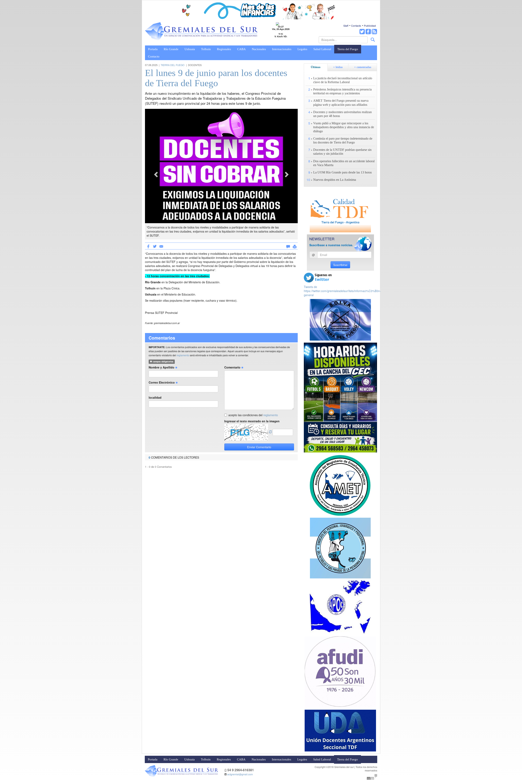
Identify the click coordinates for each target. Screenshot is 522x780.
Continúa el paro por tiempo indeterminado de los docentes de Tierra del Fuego (342, 140)
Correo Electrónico (162, 382)
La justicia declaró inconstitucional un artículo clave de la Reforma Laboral (342, 80)
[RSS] (374, 31)
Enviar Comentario (259, 447)
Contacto (356, 25)
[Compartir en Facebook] (148, 246)
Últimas (315, 67)
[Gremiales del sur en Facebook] (368, 31)
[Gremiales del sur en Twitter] (362, 31)
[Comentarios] (288, 246)
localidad (155, 397)
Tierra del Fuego (347, 49)
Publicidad (370, 25)
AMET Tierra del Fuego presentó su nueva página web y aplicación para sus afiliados (340, 102)
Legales (302, 49)
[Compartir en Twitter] (155, 246)
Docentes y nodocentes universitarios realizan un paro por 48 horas (342, 114)
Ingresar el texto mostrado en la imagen (252, 421)
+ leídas (338, 67)
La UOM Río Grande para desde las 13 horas (342, 172)
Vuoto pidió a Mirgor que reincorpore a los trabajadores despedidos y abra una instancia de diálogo (343, 127)
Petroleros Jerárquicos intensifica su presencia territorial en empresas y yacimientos (342, 91)
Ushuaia (190, 49)
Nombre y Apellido (162, 367)
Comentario (232, 367)
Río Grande (171, 49)
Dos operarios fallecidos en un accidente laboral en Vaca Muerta (344, 163)
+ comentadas (362, 67)
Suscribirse (340, 265)
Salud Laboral (322, 49)
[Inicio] (201, 31)
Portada (153, 49)
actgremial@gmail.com (240, 774)
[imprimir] (294, 246)
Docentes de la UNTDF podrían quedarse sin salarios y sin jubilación (342, 151)
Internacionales (281, 49)
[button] (156, 174)
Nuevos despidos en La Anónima (334, 179)
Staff (345, 25)
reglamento (183, 355)
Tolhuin (206, 49)
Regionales (224, 49)
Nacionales (259, 49)
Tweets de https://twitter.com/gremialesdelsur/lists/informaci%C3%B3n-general (342, 291)
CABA (241, 49)
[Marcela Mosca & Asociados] (372, 776)
